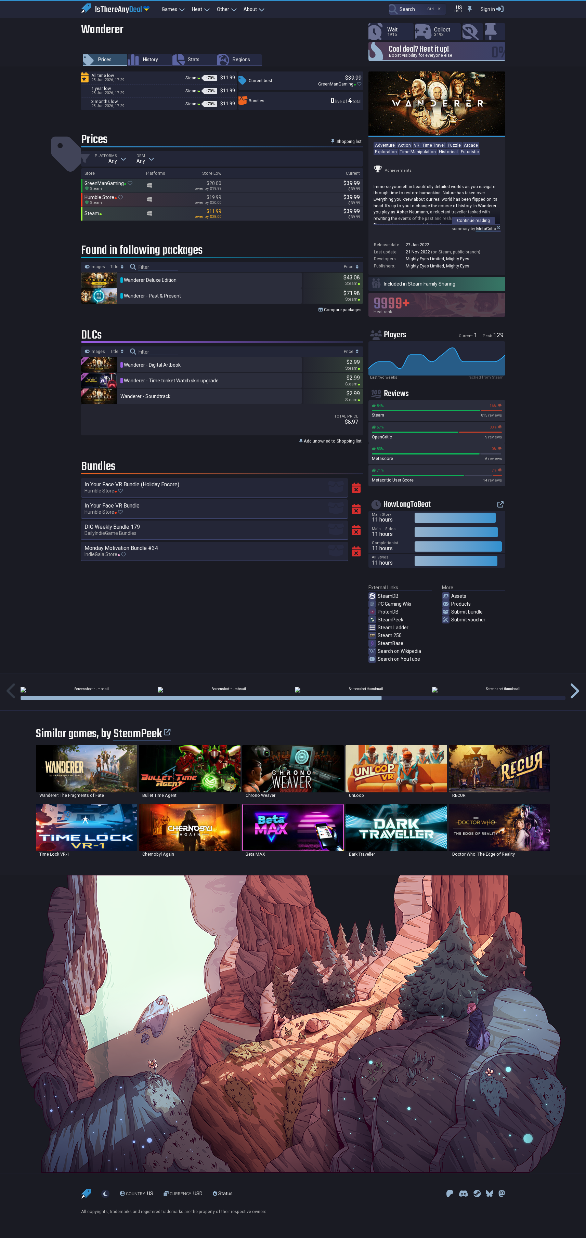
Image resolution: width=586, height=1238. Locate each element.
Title (114, 266)
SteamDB (388, 596)
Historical (448, 151)
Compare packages (342, 309)
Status (225, 1193)
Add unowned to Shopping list (332, 441)
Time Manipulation (418, 151)
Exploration (386, 151)
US (139, 1193)
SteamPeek (390, 619)
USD (186, 1193)
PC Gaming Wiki (394, 604)
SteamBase (390, 643)
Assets (458, 596)
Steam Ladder (393, 627)
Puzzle (454, 145)
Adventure (385, 145)
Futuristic (470, 151)
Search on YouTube (399, 659)
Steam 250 (390, 635)
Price (349, 266)
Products (461, 604)
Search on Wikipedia (399, 651)
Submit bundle (467, 612)
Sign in (488, 9)
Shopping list (349, 141)
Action (404, 145)
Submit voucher (468, 619)
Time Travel (433, 145)
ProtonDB (388, 612)
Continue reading (473, 220)
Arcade (471, 145)
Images (97, 266)
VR (416, 145)
